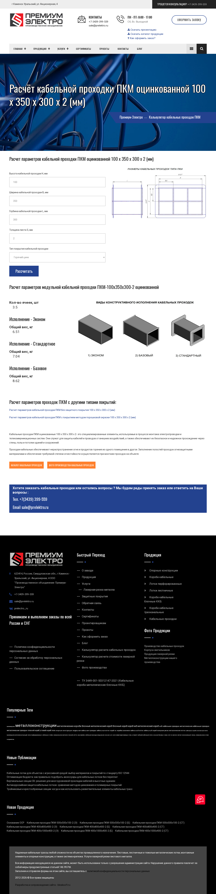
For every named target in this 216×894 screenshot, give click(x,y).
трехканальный (186, 735)
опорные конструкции (64, 730)
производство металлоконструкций (17, 735)
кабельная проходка (171, 726)
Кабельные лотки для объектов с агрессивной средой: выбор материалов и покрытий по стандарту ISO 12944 (68, 773)
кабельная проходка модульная (94, 735)
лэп (169, 735)
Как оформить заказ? (142, 38)
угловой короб (45, 730)
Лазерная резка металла (99, 589)
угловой (134, 735)
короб (112, 730)
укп (111, 735)
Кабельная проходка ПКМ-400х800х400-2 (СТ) (138, 826)
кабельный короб (150, 730)
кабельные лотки (103, 730)
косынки (107, 735)
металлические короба (69, 726)
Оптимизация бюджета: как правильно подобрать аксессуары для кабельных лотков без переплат (62, 777)
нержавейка (81, 735)
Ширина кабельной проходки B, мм (28, 192)
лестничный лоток (202, 730)
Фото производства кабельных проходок (71, 465)
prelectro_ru (21, 608)
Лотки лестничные (161, 590)
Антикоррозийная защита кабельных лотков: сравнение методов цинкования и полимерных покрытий (64, 785)
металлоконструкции (36, 725)
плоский (70, 735)
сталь (130, 735)
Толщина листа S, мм (21, 230)
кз (115, 730)
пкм (53, 730)
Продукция (89, 577)
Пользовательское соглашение (34, 668)
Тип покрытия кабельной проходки (28, 248)
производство (11, 726)
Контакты (88, 609)
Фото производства (94, 667)
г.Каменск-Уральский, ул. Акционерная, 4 (35, 4)
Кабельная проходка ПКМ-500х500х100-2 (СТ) (158, 822)
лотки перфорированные (35, 735)
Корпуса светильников (157, 650)
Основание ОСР (15, 822)
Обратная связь (91, 603)
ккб (160, 726)
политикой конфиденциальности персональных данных (118, 871)
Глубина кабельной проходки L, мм (28, 211)
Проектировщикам (94, 623)
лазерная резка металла (60, 735)
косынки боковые (158, 735)
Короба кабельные (161, 577)
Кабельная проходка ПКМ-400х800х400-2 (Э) (32, 826)
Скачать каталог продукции (146, 33)
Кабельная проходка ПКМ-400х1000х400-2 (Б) (87, 830)
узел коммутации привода (120, 735)
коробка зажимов (123, 730)
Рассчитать (24, 271)
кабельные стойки (47, 735)
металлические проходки (17, 730)
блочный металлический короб (97, 726)
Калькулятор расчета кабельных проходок (109, 649)
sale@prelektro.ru (98, 25)
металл (180, 735)
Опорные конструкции (163, 570)
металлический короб (148, 726)
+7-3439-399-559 (197, 4)
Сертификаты (90, 616)
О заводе (87, 570)
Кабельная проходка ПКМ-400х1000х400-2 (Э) (33, 830)
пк (171, 735)
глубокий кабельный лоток (145, 735)
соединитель (10, 739)
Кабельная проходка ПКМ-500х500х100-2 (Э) (52, 822)
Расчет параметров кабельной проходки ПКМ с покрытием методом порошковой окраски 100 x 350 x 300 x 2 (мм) (72, 417)
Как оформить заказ (95, 636)
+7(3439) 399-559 (33, 499)
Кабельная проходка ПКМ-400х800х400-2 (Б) (85, 826)
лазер (166, 735)
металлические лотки (177, 730)
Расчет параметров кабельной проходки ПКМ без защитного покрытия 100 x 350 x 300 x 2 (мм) (62, 410)
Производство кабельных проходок (164, 646)
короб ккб (132, 726)
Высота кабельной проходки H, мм (28, 173)
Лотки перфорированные (165, 583)
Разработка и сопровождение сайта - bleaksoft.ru (42, 885)
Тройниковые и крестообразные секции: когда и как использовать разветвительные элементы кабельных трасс (69, 789)
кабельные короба (191, 730)
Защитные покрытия (95, 596)
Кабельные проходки (163, 619)
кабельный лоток (136, 730)
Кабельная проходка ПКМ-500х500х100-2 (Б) (105, 822)
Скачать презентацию (143, 29)
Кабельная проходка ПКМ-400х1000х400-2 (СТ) (141, 830)
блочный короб (120, 726)
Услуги (86, 583)
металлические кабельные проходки (194, 726)
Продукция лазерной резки (159, 654)
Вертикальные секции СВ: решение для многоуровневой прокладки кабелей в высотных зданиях (61, 781)
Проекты (87, 629)
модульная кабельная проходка (84, 730)
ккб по (75, 735)
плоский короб (33, 730)
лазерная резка (163, 730)
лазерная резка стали (202, 735)
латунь (193, 735)
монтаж (174, 735)
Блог (85, 643)
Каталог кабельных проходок (26, 465)
